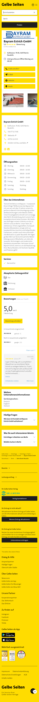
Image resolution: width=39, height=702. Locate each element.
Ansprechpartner (8, 562)
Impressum (6, 671)
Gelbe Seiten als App (9, 581)
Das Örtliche (6, 604)
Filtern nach (30, 350)
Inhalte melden (7, 678)
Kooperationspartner (9, 598)
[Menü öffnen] (36, 4)
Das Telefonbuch (7, 601)
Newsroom (6, 578)
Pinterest (5, 620)
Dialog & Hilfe (8, 557)
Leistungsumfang (8, 477)
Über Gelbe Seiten (10, 573)
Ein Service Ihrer (10, 694)
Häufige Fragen (7, 565)
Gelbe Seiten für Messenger (11, 584)
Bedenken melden (13, 381)
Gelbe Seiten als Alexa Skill (11, 587)
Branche (4, 468)
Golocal (16, 359)
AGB (25, 675)
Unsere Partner (8, 593)
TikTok (4, 623)
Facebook (5, 617)
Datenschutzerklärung (21, 671)
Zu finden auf (8, 609)
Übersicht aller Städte (9, 567)
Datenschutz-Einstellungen (11, 675)
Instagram (5, 614)
